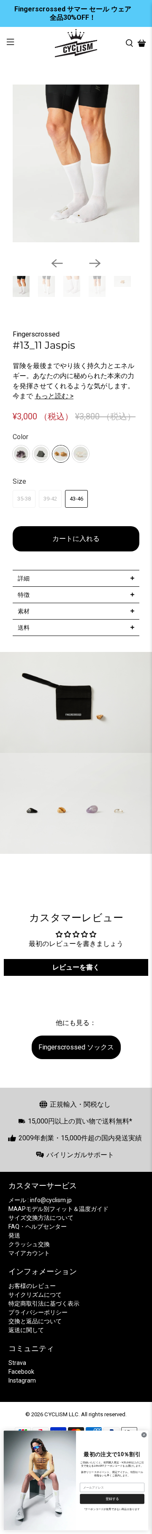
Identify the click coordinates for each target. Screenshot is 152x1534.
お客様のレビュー (32, 1285)
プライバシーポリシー (38, 1312)
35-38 (24, 498)
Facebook (21, 1371)
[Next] (95, 263)
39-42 (50, 498)
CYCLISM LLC (61, 1414)
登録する (112, 1499)
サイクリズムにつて (35, 1294)
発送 (14, 1235)
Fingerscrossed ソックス (76, 1047)
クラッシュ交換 (29, 1244)
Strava (17, 1362)
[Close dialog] (144, 1435)
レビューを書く (76, 967)
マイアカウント (29, 1253)
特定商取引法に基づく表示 (43, 1303)
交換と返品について (35, 1321)
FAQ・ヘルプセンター (37, 1226)
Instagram (22, 1380)
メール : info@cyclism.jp (40, 1200)
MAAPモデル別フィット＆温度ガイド (58, 1208)
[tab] (76, 578)
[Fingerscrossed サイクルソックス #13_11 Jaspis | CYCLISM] (76, 163)
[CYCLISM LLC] (76, 43)
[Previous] (57, 263)
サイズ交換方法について (40, 1217)
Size (19, 481)
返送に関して (26, 1330)
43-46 (76, 498)
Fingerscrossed (36, 334)
